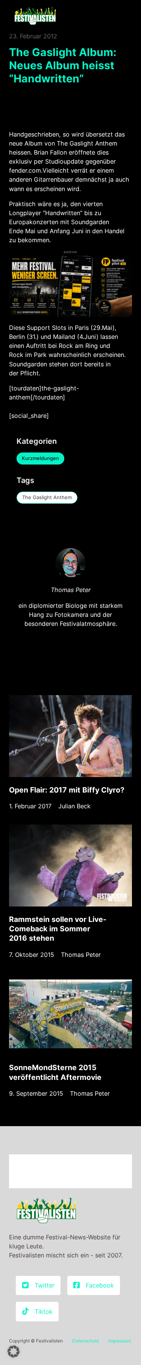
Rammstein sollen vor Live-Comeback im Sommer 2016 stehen (57, 929)
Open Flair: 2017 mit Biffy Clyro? (66, 789)
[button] (13, 1351)
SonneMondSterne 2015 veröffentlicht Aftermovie (55, 1072)
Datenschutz (85, 1341)
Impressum (119, 1341)
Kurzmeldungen (40, 458)
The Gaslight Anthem (47, 497)
